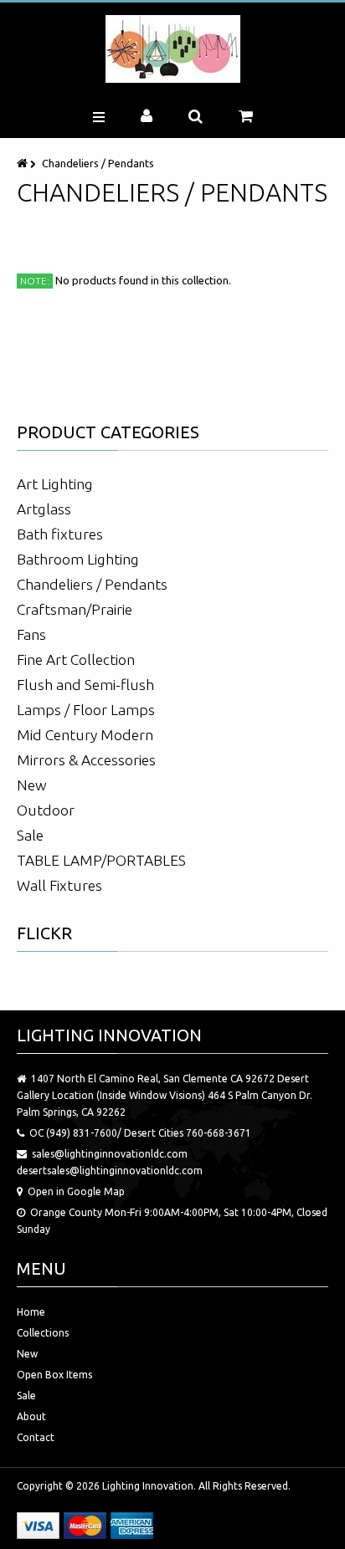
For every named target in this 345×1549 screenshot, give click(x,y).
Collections (43, 1332)
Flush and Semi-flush (85, 685)
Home (31, 1311)
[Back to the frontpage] (23, 163)
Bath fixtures (60, 534)
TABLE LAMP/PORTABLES (101, 860)
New (32, 785)
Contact (35, 1437)
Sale (30, 835)
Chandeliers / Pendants (92, 584)
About (31, 1416)
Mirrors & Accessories (86, 760)
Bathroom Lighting (78, 559)
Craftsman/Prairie (74, 609)
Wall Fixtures (59, 885)
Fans (31, 634)
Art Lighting (55, 484)
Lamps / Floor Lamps (86, 710)
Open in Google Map (76, 1191)
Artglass (44, 509)
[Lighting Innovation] (173, 49)
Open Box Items (54, 1374)
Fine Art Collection (76, 659)
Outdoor (46, 810)
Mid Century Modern (85, 735)
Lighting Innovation (147, 1485)
